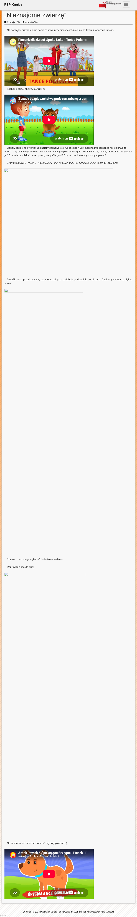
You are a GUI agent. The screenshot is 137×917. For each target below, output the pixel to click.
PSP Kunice (13, 4)
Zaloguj (3, 915)
